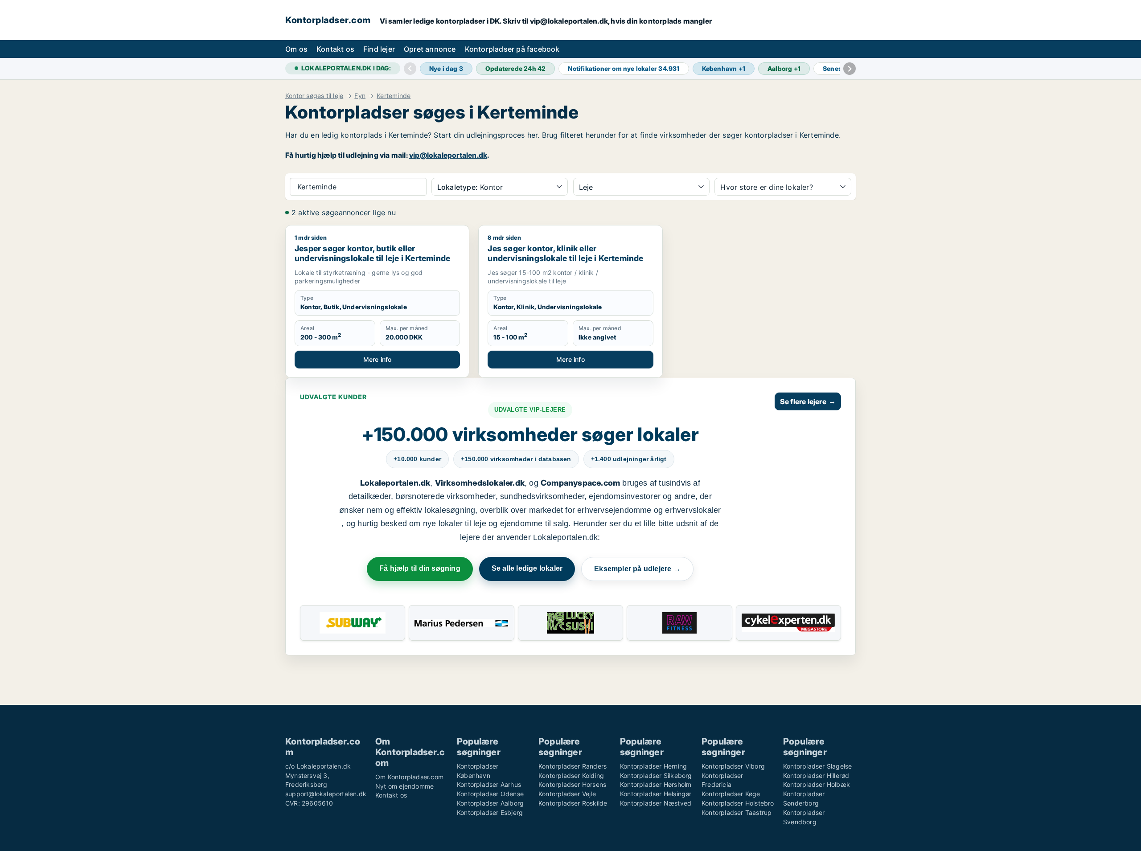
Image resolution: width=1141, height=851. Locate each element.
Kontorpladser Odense (490, 794)
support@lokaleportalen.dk (325, 794)
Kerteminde (393, 95)
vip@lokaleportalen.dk (448, 155)
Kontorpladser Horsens (572, 784)
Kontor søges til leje (314, 95)
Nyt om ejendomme (404, 786)
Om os (296, 49)
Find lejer (379, 49)
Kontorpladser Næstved (655, 803)
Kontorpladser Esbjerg (490, 812)
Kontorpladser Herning (653, 766)
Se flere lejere (808, 401)
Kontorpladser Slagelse (817, 766)
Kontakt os (335, 49)
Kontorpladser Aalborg (490, 803)
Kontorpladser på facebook (512, 49)
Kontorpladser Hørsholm (655, 784)
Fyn (359, 95)
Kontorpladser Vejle (567, 794)
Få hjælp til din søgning (419, 568)
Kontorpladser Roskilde (572, 803)
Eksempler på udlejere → (637, 569)
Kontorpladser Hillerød (816, 775)
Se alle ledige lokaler (527, 568)
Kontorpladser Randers (572, 766)
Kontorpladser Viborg (733, 766)
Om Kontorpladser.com (409, 777)
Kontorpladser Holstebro (738, 803)
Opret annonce (430, 49)
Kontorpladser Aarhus (489, 784)
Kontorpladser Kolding (571, 775)
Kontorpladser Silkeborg (656, 775)
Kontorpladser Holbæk (816, 784)
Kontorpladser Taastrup (737, 812)
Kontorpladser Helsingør (656, 794)
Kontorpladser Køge (731, 794)
